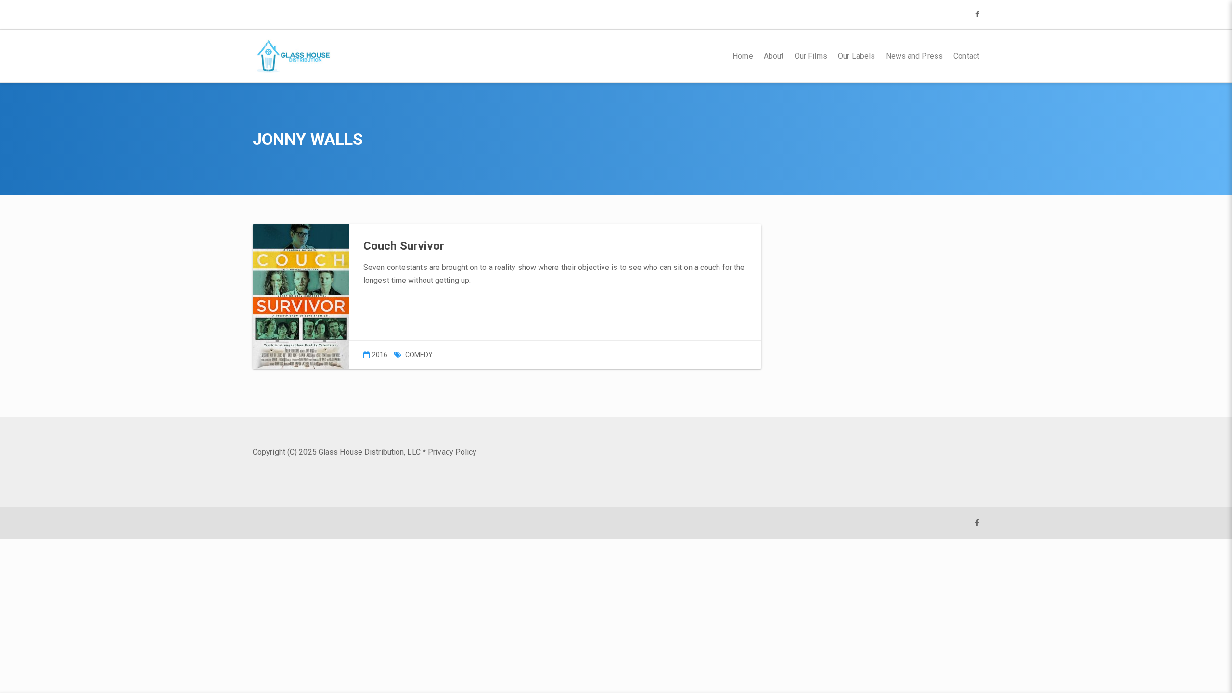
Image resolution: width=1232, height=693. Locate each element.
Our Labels (856, 56)
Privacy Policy (452, 452)
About (774, 56)
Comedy (419, 355)
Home (742, 56)
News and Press (914, 56)
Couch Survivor (403, 246)
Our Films (811, 56)
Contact (966, 56)
